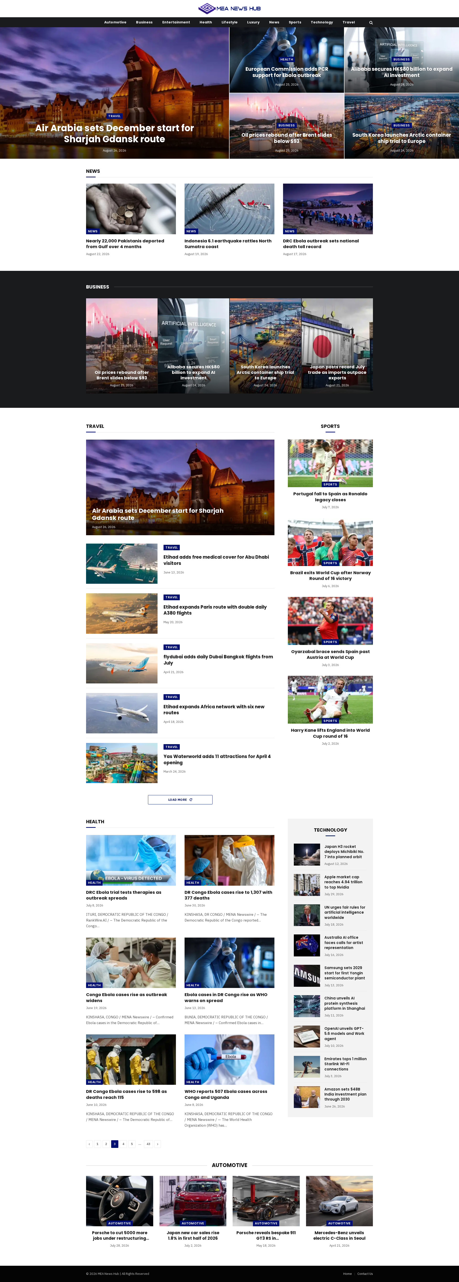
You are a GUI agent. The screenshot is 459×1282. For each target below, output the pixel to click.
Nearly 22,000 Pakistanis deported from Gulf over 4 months (125, 244)
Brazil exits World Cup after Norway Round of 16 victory (330, 575)
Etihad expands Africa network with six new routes (214, 710)
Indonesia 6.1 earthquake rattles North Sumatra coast (228, 244)
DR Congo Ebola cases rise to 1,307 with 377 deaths (228, 895)
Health (206, 22)
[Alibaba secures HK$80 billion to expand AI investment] (194, 345)
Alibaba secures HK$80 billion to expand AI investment (402, 72)
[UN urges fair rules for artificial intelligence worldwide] (307, 915)
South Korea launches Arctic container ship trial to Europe (401, 138)
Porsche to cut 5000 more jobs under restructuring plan (119, 1235)
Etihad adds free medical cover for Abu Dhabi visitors (216, 560)
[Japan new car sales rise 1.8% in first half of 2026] (193, 1201)
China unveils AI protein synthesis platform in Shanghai (344, 1003)
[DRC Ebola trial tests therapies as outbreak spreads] (131, 860)
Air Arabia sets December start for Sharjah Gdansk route (114, 133)
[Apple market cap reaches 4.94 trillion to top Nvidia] (307, 885)
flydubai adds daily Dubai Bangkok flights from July (218, 660)
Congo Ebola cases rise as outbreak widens (126, 997)
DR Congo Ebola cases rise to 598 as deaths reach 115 (126, 1094)
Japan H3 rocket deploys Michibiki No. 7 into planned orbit (344, 851)
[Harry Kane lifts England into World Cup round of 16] (330, 700)
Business (144, 22)
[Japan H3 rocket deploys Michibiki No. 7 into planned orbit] (307, 855)
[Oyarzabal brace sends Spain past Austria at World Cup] (330, 621)
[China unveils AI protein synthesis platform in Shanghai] (307, 1006)
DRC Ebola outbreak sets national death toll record (321, 244)
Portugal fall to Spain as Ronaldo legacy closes (330, 496)
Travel (349, 22)
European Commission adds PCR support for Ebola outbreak (287, 72)
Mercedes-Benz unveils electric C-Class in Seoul (339, 1235)
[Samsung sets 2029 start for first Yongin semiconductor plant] (307, 976)
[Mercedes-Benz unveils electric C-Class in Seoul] (339, 1201)
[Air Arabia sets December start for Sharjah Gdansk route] (114, 93)
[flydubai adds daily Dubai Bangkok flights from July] (122, 663)
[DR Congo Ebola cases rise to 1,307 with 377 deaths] (229, 860)
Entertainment (176, 22)
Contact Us (365, 1274)
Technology (322, 22)
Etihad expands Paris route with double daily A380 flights (215, 610)
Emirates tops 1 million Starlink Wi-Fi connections (345, 1064)
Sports (295, 22)
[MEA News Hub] (229, 8)
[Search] (370, 22)
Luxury (253, 22)
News (274, 22)
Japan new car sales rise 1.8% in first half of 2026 (193, 1235)
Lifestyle (230, 22)
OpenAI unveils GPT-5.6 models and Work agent (344, 1033)
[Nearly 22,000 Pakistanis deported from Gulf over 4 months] (131, 209)
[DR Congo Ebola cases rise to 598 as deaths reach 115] (131, 1059)
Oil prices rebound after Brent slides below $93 (286, 138)
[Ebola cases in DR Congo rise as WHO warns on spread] (229, 963)
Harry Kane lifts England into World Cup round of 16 (330, 733)
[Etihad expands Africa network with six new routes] (122, 713)
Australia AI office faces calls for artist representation (343, 942)
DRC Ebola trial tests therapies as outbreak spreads (123, 895)
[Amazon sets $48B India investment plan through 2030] (307, 1097)
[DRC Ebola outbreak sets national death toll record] (328, 209)
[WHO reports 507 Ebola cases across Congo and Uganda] (229, 1059)
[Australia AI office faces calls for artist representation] (307, 945)
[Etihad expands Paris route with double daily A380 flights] (122, 613)
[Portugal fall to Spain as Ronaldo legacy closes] (330, 463)
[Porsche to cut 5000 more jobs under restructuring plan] (119, 1201)
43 (148, 1144)
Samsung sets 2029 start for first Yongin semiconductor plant (344, 973)
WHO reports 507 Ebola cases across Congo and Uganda (226, 1094)
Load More (178, 800)
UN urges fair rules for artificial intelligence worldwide (344, 912)
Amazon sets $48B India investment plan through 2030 (345, 1094)
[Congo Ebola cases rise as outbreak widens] (131, 963)
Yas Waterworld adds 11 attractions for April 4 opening (217, 759)
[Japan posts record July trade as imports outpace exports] (337, 345)
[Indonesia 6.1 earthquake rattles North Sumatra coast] (229, 209)
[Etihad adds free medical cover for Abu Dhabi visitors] (122, 564)
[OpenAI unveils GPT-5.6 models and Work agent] (307, 1036)
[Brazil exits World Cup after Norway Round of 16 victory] (330, 542)
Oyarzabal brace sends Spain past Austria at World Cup (330, 654)
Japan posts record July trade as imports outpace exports (337, 372)
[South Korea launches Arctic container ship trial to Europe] (265, 345)
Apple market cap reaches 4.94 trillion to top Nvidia (343, 882)
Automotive (115, 22)
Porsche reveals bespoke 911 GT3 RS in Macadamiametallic (266, 1235)
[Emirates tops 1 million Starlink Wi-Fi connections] (307, 1067)
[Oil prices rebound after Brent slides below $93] (122, 345)
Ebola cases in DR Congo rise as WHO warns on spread (226, 997)
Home (347, 1274)
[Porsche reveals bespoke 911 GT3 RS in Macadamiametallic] (266, 1201)
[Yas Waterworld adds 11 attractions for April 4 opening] (122, 763)
